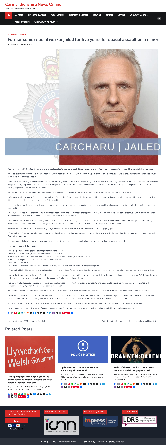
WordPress (120, 441)
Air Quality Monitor (139, 15)
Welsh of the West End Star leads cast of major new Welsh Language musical (134, 369)
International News (37, 15)
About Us (97, 15)
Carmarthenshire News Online (33, 4)
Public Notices (57, 15)
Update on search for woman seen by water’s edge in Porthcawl (79, 369)
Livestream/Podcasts (78, 15)
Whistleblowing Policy (44, 21)
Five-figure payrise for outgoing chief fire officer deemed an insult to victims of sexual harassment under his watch (30, 379)
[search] (159, 18)
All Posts (19, 15)
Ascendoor (99, 441)
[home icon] (8, 15)
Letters (121, 15)
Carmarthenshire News (17, 35)
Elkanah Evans (14, 44)
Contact (109, 15)
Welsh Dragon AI (22, 21)
